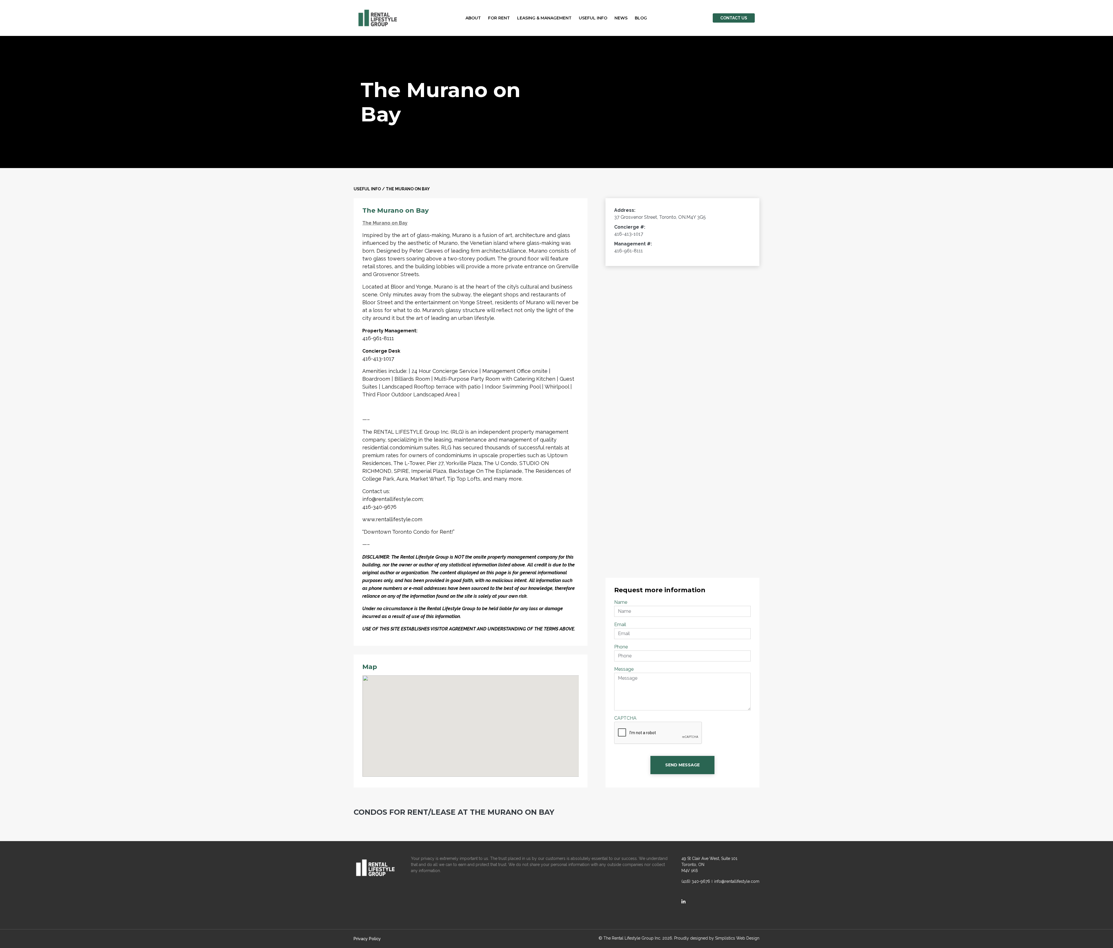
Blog (641, 18)
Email (620, 624)
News (621, 18)
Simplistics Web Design (737, 938)
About (473, 18)
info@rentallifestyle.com (736, 881)
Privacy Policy (367, 938)
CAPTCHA (625, 718)
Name (620, 602)
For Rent (499, 18)
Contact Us (733, 18)
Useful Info (593, 18)
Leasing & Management (544, 18)
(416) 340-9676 (695, 881)
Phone (621, 647)
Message (624, 669)
